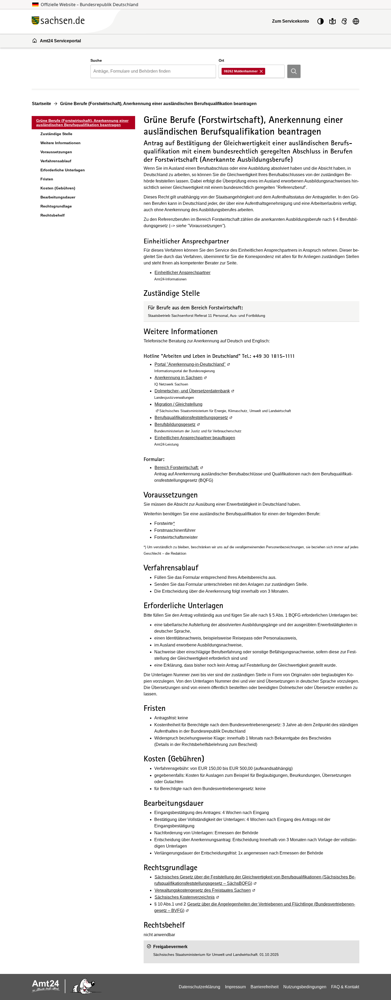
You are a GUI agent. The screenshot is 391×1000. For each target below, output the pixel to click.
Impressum (235, 987)
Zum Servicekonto (290, 21)
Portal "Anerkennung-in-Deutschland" (193, 364)
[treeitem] (83, 122)
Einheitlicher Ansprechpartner (182, 272)
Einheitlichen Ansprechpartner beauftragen (195, 437)
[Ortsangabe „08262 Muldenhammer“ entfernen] (261, 71)
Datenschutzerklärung (199, 987)
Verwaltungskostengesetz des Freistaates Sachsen (205, 890)
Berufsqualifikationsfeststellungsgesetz (194, 417)
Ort (221, 60)
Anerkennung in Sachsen (181, 377)
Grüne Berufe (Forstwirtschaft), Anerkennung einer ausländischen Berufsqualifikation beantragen (158, 103)
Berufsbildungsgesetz (178, 424)
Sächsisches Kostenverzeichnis (187, 897)
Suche (96, 60)
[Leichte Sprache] (332, 21)
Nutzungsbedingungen (304, 987)
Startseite (41, 103)
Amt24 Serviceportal (60, 41)
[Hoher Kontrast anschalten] (320, 21)
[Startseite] (89, 21)
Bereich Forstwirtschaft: (179, 467)
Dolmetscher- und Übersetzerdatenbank (195, 391)
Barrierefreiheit (264, 987)
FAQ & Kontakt (345, 987)
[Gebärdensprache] (344, 21)
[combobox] (153, 71)
